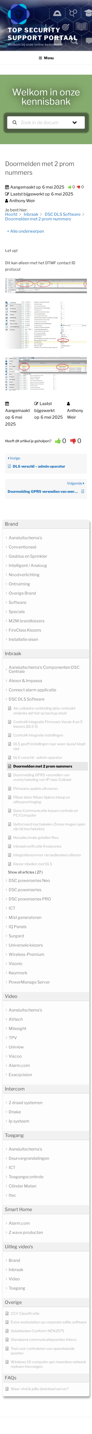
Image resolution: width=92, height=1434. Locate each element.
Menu (49, 58)
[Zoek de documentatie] (15, 122)
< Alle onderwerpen (25, 231)
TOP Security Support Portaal (43, 34)
